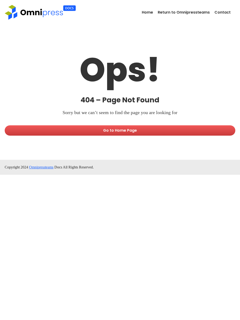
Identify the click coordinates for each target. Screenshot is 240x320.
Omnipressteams (41, 167)
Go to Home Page (120, 130)
